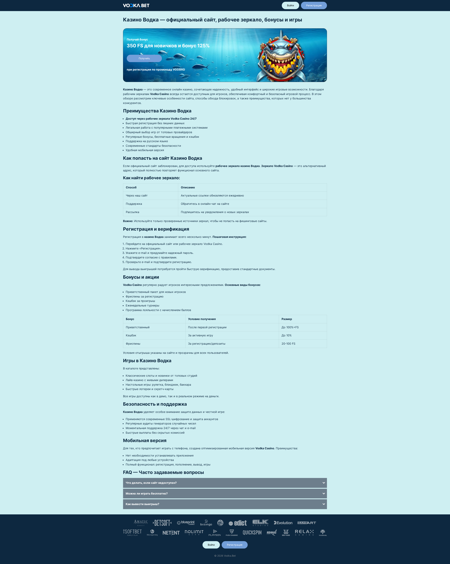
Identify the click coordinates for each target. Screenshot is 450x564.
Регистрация (314, 5)
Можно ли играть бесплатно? (147, 493)
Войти (290, 5)
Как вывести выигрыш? (142, 504)
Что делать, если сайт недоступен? (151, 482)
